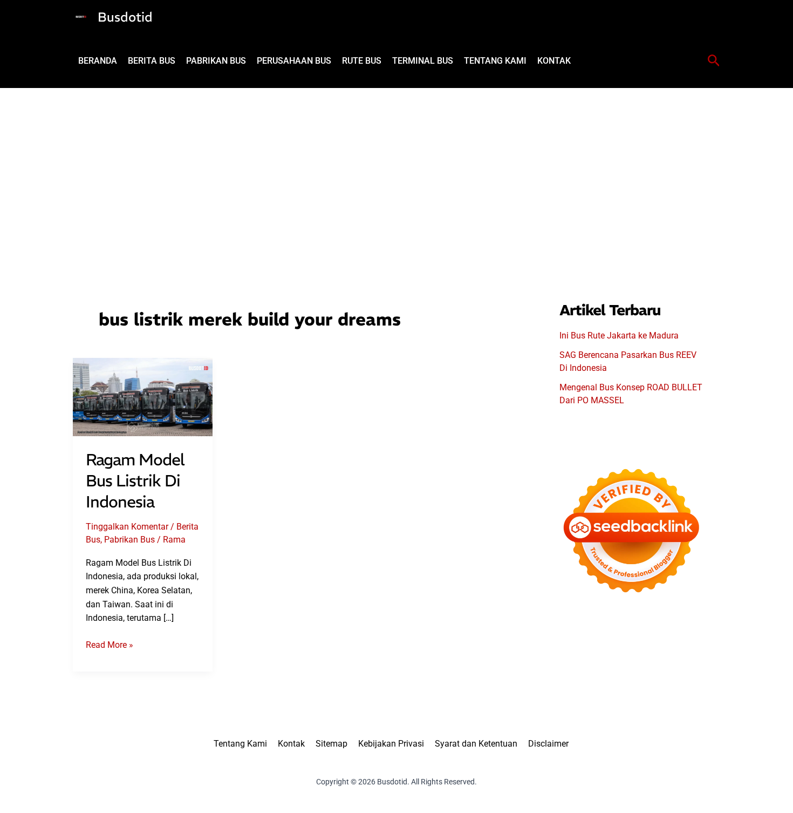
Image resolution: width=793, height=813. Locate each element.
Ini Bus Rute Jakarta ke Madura (619, 335)
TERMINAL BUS (422, 61)
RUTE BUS (361, 61)
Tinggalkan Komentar (127, 526)
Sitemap (331, 744)
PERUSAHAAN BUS (294, 61)
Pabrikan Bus (129, 539)
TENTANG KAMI (495, 61)
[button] (714, 61)
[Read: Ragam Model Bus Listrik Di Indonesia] (143, 396)
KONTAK (554, 61)
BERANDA (97, 61)
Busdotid (125, 17)
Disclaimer (548, 744)
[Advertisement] (396, 169)
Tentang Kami (240, 744)
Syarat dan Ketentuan (476, 744)
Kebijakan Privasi (391, 744)
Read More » (109, 645)
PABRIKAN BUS (216, 61)
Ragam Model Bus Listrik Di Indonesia (135, 481)
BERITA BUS (151, 61)
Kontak (291, 744)
